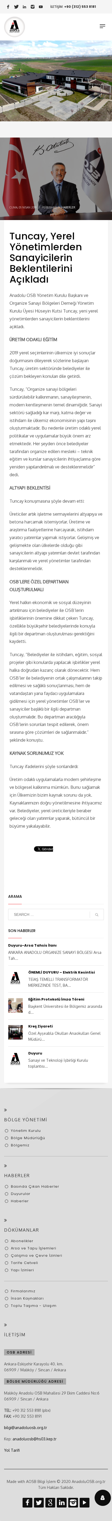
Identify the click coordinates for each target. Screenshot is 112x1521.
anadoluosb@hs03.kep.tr (35, 1439)
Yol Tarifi (12, 1450)
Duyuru (35, 1053)
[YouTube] (41, 7)
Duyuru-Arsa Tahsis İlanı (32, 945)
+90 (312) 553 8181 (80, 6)
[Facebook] (8, 7)
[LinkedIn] (24, 7)
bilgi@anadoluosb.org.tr (25, 1427)
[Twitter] (16, 7)
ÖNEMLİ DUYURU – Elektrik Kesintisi (61, 972)
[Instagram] (33, 7)
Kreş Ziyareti (40, 1026)
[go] (97, 914)
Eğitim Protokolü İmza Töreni (56, 999)
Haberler (68, 207)
